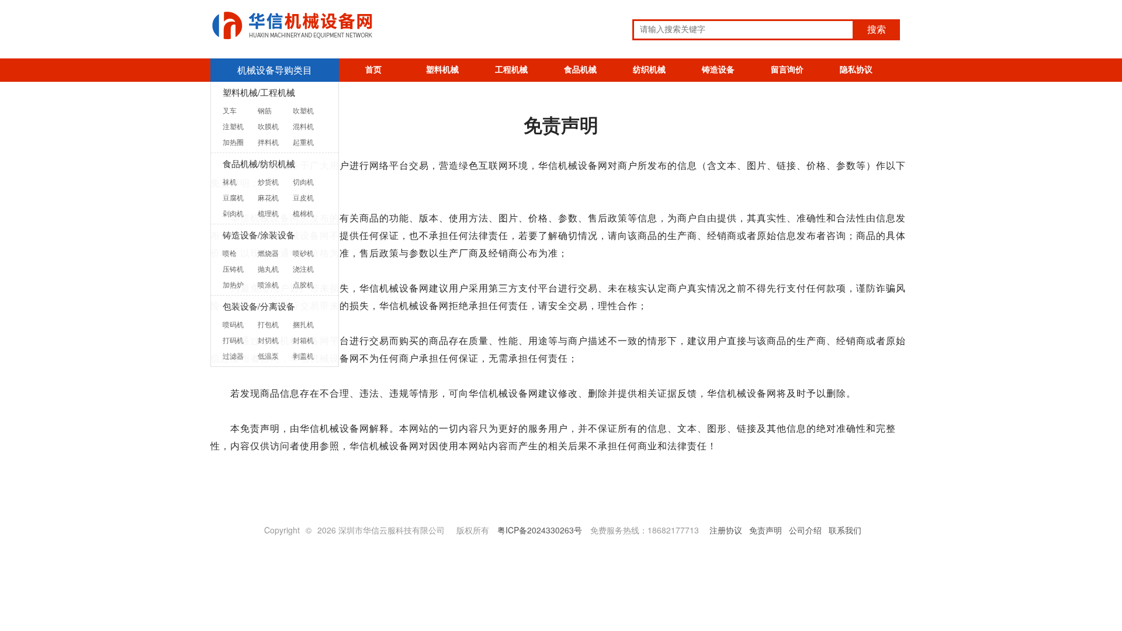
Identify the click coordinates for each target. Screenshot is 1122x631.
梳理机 (268, 213)
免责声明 (765, 530)
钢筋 (265, 110)
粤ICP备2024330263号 (539, 530)
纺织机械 (649, 69)
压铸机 (233, 268)
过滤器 (233, 355)
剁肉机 (233, 213)
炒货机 (268, 181)
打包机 (268, 324)
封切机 (268, 340)
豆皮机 (303, 197)
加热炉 (233, 284)
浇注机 (303, 268)
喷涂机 (268, 284)
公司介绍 (805, 530)
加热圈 (233, 142)
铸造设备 (718, 69)
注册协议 (725, 530)
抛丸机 (268, 268)
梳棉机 (303, 213)
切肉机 (303, 181)
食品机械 (580, 69)
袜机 (230, 181)
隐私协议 (856, 69)
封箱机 (303, 340)
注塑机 (233, 126)
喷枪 (230, 253)
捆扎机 (303, 324)
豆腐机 (233, 197)
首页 (373, 69)
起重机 (303, 142)
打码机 (233, 340)
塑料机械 (442, 69)
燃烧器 (268, 253)
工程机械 (511, 69)
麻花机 (268, 197)
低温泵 (268, 355)
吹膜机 (268, 126)
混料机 (303, 126)
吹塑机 (303, 110)
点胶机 (303, 284)
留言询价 (787, 69)
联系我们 (845, 530)
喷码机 (233, 324)
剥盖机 (303, 355)
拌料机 (268, 142)
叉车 (230, 110)
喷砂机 (303, 253)
